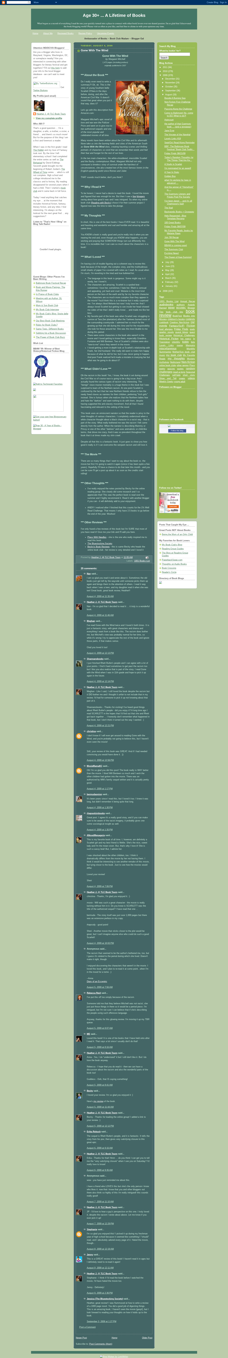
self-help (176, 375)
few (134, 196)
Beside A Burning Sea (174, 98)
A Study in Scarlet (173, 164)
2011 (165, 67)
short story (189, 375)
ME (88, 1034)
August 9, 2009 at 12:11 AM (100, 1268)
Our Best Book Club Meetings (50, 321)
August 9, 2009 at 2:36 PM (100, 1293)
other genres (183, 365)
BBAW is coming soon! (175, 245)
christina (91, 731)
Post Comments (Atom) (100, 1344)
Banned (163, 308)
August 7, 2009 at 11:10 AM (100, 1202)
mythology (164, 362)
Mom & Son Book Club (47, 305)
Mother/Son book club (183, 352)
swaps (182, 378)
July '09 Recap (171, 237)
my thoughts (176, 358)
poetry (162, 369)
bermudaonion (94, 794)
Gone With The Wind (174, 241)
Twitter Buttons (40, 90)
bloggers (141, 196)
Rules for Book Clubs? (47, 325)
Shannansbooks (95, 659)
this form (55, 68)
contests (190, 319)
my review (98, 1101)
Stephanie (92, 1229)
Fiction (191, 325)
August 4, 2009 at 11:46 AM (100, 615)
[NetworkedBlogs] (177, 426)
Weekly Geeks (166, 381)
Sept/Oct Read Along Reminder (179, 142)
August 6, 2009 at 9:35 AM (100, 1170)
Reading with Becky (101, 203)
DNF (193, 322)
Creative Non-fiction (179, 322)
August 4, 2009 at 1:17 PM (100, 789)
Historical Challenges (184, 335)
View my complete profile (49, 118)
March (168, 278)
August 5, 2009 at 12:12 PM (100, 1126)
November (170, 82)
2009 (165, 75)
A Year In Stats (171, 172)
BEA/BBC (181, 308)
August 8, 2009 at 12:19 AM (100, 1249)
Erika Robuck (94, 1132)
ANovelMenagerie (96, 835)
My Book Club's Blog (172, 545)
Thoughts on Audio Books (174, 564)
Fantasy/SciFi (176, 325)
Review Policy (85, 33)
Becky (90, 1091)
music (162, 355)
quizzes (171, 368)
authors (181, 304)
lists (193, 342)
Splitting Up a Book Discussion (51, 333)
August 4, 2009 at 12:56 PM (100, 760)
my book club (174, 355)
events (163, 325)
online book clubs (167, 365)
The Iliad (168, 208)
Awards (191, 304)
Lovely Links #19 (172, 138)
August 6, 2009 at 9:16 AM (100, 1148)
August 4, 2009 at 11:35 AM (100, 596)
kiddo (185, 341)
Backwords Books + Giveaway (179, 212)
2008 (165, 291)
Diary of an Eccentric (97, 981)
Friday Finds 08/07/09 (174, 226)
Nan (89, 574)
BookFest (177, 316)
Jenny (90, 1255)
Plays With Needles (96, 537)
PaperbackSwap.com (172, 560)
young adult (179, 381)
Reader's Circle (169, 572)
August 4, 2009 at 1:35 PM (100, 830)
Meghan (91, 621)
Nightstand (175, 362)
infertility (176, 342)
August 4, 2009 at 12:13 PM (100, 653)
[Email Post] (147, 557)
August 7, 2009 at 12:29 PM (100, 1224)
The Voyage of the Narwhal (177, 134)
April (167, 274)
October (169, 86)
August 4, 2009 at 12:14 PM (100, 681)
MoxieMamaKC (94, 766)
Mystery (191, 358)
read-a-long (179, 372)
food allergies (166, 329)
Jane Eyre (169, 130)
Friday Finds (181, 329)
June (168, 266)
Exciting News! (171, 253)
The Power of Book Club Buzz (50, 337)
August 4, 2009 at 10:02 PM (100, 943)
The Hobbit (38, 150)
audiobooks (166, 304)
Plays (192, 365)
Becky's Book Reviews (98, 547)
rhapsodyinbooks (96, 813)
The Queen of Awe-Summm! (178, 257)
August (169, 94)
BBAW (171, 308)
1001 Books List (142, 561)
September (170, 90)
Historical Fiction (169, 338)
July (167, 262)
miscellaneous (167, 348)
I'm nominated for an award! (177, 168)
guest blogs (181, 332)
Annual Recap (187, 301)
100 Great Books (172, 222)
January (169, 286)
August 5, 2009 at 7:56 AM (100, 987)
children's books (176, 319)
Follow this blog (177, 431)
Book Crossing (169, 568)
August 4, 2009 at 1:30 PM (100, 807)
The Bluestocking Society (99, 543)
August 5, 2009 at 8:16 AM (100, 1047)
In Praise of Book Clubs (47, 294)
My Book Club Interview (47, 309)
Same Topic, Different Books (50, 329)
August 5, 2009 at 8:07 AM (100, 1028)
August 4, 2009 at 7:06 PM (100, 886)
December (170, 79)
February (169, 282)
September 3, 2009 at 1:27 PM (101, 1321)
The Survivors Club (173, 249)
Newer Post (81, 1338)
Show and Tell (168, 378)
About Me (48, 33)
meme (180, 345)
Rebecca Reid (94, 993)
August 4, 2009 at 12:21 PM (100, 725)
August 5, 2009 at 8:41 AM (100, 1085)
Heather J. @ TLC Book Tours (51, 114)
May (167, 270)
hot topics (185, 338)
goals (192, 329)
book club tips (174, 312)
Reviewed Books (65, 33)
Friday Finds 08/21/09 (174, 153)
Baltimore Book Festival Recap (51, 283)
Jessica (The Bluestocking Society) (105, 1299)
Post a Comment (87, 1327)
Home (35, 33)
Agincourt (169, 120)
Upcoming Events (105, 33)
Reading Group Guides (173, 549)
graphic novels (166, 332)
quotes (180, 368)
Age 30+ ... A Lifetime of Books (114, 15)
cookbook (164, 322)
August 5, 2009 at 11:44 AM (100, 1107)
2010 (165, 71)
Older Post (147, 1338)
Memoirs (190, 345)
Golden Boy (170, 176)
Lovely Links (166, 345)
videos (191, 378)
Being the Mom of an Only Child (177, 534)
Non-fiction (188, 361)
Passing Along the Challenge (178, 109)
